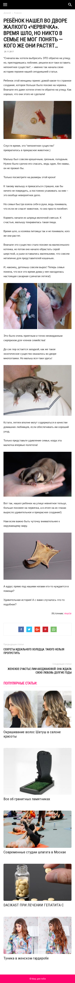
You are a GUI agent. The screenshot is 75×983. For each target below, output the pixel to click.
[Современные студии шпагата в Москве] (37, 829)
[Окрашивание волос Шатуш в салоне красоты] (37, 709)
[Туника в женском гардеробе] (37, 935)
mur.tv (68, 613)
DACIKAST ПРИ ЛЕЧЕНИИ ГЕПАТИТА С (33, 905)
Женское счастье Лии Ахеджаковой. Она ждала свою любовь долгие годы (40, 670)
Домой (7, 12)
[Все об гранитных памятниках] (37, 771)
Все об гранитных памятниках (26, 799)
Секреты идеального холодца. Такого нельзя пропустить (33, 651)
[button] (70, 4)
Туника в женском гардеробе (26, 958)
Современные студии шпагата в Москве (34, 852)
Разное (18, 12)
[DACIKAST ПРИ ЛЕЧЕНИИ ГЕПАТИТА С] (37, 882)
